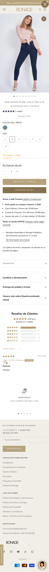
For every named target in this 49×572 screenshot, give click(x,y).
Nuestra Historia (10, 471)
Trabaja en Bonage (10, 485)
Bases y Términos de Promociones (17, 516)
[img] (8, 356)
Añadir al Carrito (24, 182)
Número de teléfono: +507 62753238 (18, 533)
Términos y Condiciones (13, 511)
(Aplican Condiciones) (32, 199)
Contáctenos (8, 462)
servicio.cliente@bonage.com (15, 528)
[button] (9, 111)
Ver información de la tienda (18, 240)
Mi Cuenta (7, 476)
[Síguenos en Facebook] (4, 551)
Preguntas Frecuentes (12, 481)
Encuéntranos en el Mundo (14, 467)
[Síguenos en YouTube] (18, 551)
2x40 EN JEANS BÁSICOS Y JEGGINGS (24, 4)
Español (23, 559)
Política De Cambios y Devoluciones (18, 498)
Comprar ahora (24, 190)
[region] (24, 398)
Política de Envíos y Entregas (15, 502)
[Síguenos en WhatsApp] (32, 551)
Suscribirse (14, 448)
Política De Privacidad (12, 507)
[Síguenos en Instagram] (11, 551)
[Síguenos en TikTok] (25, 551)
